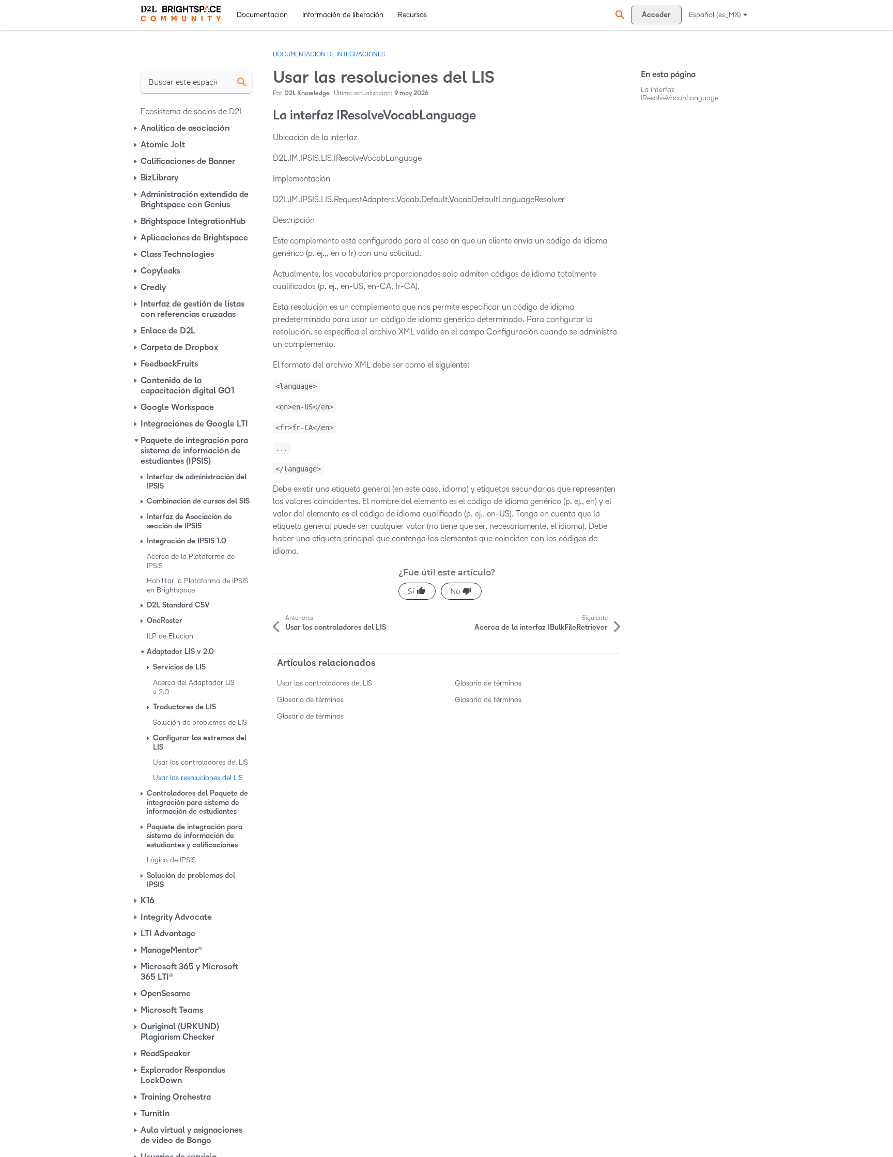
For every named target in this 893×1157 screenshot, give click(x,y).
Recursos (412, 15)
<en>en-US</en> (304, 407)
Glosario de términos (488, 683)
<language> (296, 386)
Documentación (262, 15)
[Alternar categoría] (136, 128)
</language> (298, 469)
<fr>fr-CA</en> (304, 427)
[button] (618, 15)
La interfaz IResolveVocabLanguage (679, 94)
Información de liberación (342, 15)
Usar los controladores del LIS (324, 683)
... (281, 448)
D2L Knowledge (307, 93)
